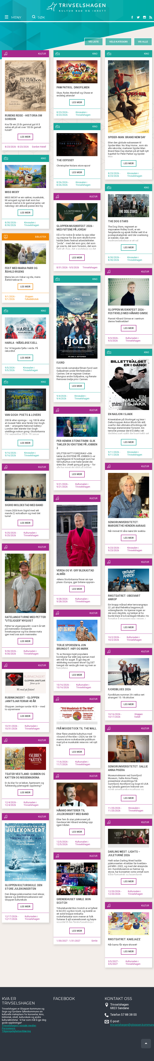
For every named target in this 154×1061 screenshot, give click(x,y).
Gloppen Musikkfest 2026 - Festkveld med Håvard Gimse (128, 311)
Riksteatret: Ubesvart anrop (124, 597)
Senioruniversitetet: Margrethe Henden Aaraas (127, 524)
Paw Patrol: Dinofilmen (73, 87)
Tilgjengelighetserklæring (16, 1031)
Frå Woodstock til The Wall (77, 728)
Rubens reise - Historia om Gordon (23, 117)
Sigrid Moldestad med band (24, 505)
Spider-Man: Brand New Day (126, 137)
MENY (15, 17)
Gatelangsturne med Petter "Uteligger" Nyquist (25, 619)
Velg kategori (118, 41)
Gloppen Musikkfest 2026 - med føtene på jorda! (75, 227)
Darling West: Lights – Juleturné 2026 (124, 853)
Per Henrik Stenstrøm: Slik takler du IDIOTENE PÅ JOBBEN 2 (77, 444)
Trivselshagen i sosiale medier (19, 1025)
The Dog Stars (118, 221)
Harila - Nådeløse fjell (21, 342)
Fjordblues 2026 (119, 689)
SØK (41, 17)
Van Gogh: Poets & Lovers (23, 414)
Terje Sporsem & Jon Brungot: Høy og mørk (72, 647)
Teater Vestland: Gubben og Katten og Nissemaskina (25, 775)
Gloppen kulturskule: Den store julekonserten (23, 887)
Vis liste (93, 41)
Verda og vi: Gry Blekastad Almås (75, 572)
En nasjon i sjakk (120, 414)
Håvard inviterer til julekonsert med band (73, 812)
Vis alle (143, 41)
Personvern (9, 1028)
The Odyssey (65, 160)
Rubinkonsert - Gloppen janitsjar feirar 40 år (22, 699)
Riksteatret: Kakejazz (124, 939)
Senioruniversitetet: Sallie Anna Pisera (128, 768)
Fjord (60, 362)
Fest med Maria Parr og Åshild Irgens (21, 270)
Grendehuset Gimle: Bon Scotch (74, 901)
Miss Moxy (12, 192)
